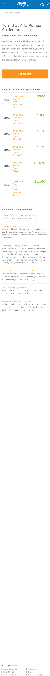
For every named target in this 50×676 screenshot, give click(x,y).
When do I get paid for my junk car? (17, 271)
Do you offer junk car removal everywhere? (20, 215)
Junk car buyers (7, 672)
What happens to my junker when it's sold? (20, 246)
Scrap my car (31, 669)
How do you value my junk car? (15, 226)
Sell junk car (31, 672)
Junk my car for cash (9, 669)
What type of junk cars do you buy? (17, 301)
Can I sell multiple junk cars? (14, 287)
